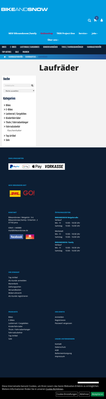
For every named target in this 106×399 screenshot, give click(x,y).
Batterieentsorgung (63, 353)
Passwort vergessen (63, 323)
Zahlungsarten (14, 286)
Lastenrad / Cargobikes (29, 47)
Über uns (52, 39)
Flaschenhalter (14, 130)
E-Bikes (13, 47)
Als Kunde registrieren (18, 296)
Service (83, 33)
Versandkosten (14, 290)
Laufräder (43, 57)
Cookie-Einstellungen (67, 394)
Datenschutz (60, 347)
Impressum (60, 356)
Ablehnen (84, 394)
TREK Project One (66, 33)
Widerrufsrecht (15, 293)
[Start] (5, 57)
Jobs (94, 33)
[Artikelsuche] (89, 21)
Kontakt (58, 344)
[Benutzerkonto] (101, 20)
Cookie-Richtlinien (54, 389)
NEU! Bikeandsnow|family (23, 33)
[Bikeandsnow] (24, 9)
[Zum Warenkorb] (95, 20)
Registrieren (60, 320)
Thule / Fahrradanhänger (72, 47)
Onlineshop (46, 33)
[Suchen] (32, 85)
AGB (57, 350)
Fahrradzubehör (94, 47)
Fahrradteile (30, 57)
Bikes (4, 47)
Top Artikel (6, 52)
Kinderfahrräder (50, 47)
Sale (17, 52)
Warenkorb (13, 283)
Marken (26, 52)
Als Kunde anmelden (17, 280)
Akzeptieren (97, 394)
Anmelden (59, 317)
